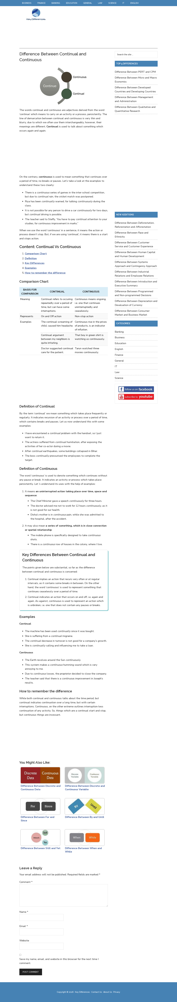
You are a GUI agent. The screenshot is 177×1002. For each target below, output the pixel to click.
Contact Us (96, 992)
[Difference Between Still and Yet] (40, 837)
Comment (25, 882)
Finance (119, 355)
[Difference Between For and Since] (40, 805)
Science (119, 378)
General (119, 360)
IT (116, 366)
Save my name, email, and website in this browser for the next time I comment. (59, 961)
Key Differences (36, 14)
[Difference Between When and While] (84, 837)
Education (120, 343)
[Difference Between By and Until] (84, 805)
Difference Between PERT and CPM (135, 71)
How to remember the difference (45, 273)
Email (23, 926)
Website (24, 940)
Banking (119, 331)
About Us (107, 992)
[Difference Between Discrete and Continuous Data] (40, 774)
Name (23, 912)
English (119, 349)
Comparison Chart (36, 253)
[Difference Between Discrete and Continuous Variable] (84, 774)
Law (117, 372)
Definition (31, 258)
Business (120, 337)
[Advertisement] (103, 27)
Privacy (116, 992)
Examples (31, 268)
